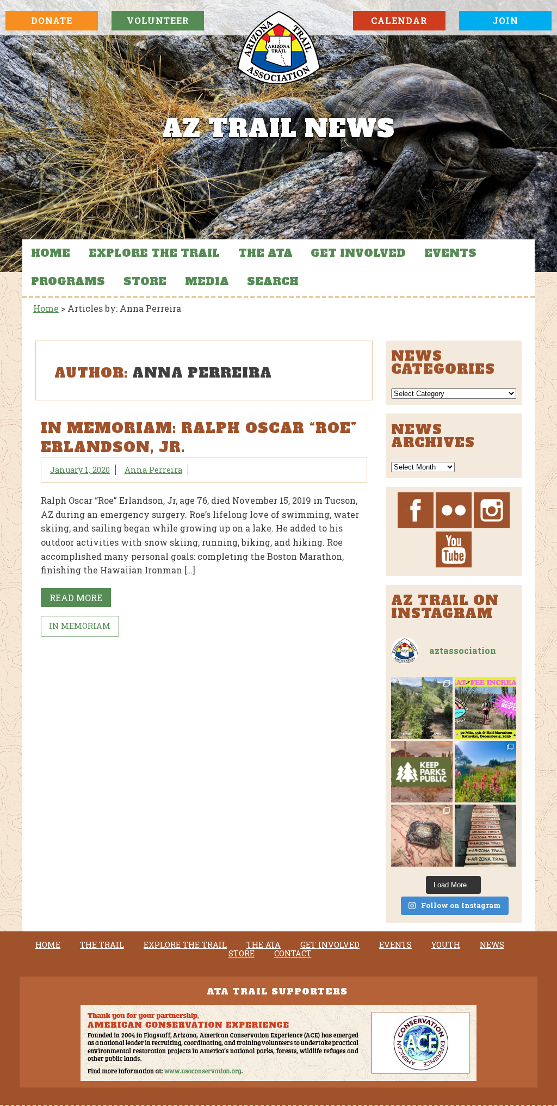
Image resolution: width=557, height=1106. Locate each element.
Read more (75, 597)
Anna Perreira (153, 470)
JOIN (505, 20)
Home (50, 253)
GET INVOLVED (358, 253)
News (492, 945)
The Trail (102, 945)
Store (144, 281)
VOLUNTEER (158, 20)
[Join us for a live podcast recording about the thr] (422, 771)
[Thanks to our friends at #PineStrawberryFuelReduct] (485, 835)
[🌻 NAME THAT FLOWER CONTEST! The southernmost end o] (485, 771)
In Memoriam (79, 626)
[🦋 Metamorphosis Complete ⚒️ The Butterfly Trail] (422, 708)
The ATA (265, 253)
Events (450, 253)
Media (207, 281)
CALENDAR (399, 20)
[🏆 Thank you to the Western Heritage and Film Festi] (422, 835)
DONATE (51, 20)
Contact (293, 953)
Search (273, 281)
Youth (445, 945)
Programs (68, 281)
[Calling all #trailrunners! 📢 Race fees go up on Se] (485, 708)
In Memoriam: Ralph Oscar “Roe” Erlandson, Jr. (199, 438)
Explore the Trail (154, 253)
